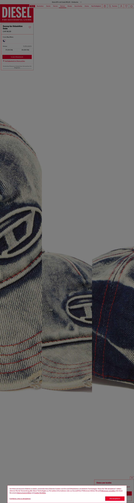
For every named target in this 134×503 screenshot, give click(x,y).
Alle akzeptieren (115, 498)
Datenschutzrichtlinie (24, 493)
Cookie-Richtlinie (40, 493)
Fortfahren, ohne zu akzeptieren (20, 498)
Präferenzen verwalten (107, 491)
